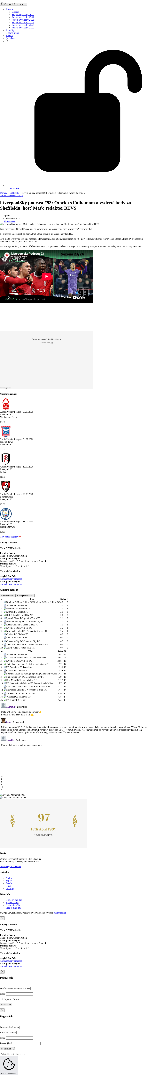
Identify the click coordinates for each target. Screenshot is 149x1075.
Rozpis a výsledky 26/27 (23, 14)
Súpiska (15, 12)
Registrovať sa (20, 4)
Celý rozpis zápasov (9, 536)
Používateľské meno (9, 1027)
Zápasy (9, 880)
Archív (9, 878)
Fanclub (9, 35)
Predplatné (11, 38)
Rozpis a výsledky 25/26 (23, 17)
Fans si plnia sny (13, 908)
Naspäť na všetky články (11, 195)
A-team (9, 9)
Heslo (2, 994)
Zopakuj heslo (6, 1043)
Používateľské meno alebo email (15, 988)
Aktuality (10, 30)
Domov (3, 193)
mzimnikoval (60, 912)
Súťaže (9, 883)
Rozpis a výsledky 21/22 (23, 27)
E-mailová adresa (8, 1032)
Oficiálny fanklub (14, 900)
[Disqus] (74, 738)
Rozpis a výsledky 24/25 (23, 20)
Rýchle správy (12, 902)
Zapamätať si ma (11, 999)
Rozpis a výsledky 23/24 (23, 22)
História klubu (12, 33)
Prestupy (10, 888)
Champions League (25, 596)
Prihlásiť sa (6, 4)
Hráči (8, 886)
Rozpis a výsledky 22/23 (23, 25)
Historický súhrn (13, 905)
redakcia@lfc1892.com (10, 866)
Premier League (7, 596)
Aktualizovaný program (11, 579)
